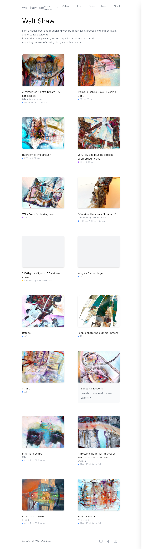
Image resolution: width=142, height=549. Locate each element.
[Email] (101, 541)
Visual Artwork (48, 8)
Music (104, 6)
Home (79, 6)
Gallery (65, 6)
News (92, 6)
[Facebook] (108, 541)
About (117, 6)
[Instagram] (115, 541)
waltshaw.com (33, 8)
